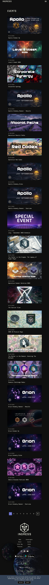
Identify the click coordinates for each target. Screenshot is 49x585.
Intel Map (20, 544)
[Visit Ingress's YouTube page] (27, 551)
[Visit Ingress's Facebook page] (24, 551)
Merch (19, 541)
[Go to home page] (7, 1)
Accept (27, 582)
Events (29, 541)
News (20, 539)
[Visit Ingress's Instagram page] (21, 551)
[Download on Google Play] (29, 556)
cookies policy (11, 578)
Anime (29, 544)
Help (29, 546)
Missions (19, 546)
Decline (21, 582)
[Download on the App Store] (18, 556)
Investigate (29, 539)
